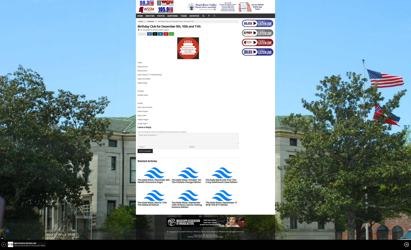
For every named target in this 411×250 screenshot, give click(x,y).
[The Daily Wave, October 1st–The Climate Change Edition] (188, 170)
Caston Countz (163, 30)
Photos (161, 16)
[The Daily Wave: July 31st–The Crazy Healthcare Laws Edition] (222, 170)
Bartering (172, 16)
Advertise (194, 16)
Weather (150, 16)
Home (140, 16)
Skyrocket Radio (211, 235)
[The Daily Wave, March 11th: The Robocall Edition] (154, 193)
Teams (184, 16)
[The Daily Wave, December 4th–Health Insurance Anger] (154, 170)
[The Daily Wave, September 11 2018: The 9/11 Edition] (222, 193)
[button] (203, 15)
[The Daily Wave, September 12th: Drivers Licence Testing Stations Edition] (188, 193)
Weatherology (218, 237)
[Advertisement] (226, 7)
